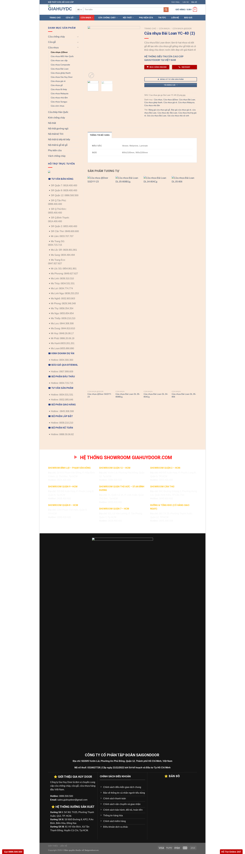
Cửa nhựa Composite (60, 65)
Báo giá (188, 18)
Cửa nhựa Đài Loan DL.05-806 (184, 395)
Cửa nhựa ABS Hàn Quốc (62, 56)
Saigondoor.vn (92, 850)
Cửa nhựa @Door (59, 52)
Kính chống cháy (56, 117)
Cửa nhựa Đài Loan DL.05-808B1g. (128, 395)
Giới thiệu (175, 2)
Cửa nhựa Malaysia (59, 93)
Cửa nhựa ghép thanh (61, 73)
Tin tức (162, 18)
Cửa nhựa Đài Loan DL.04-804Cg (156, 395)
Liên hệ (186, 2)
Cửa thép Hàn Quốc (58, 112)
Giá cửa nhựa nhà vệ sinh (178, 116)
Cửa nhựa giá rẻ (58, 81)
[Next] (135, 52)
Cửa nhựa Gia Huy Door (62, 77)
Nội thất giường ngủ (58, 128)
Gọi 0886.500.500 (13, 852)
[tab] (100, 135)
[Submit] (166, 9)
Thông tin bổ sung (100, 135)
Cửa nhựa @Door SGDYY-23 (99, 395)
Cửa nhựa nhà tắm (59, 97)
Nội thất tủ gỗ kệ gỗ (57, 145)
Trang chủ (55, 18)
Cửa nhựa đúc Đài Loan (167, 113)
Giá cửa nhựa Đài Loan (156, 116)
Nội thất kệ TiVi (55, 134)
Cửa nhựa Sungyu (59, 102)
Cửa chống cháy (107, 18)
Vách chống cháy (57, 156)
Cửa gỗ (70, 18)
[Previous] (92, 52)
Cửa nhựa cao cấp (59, 60)
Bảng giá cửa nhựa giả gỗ (159, 110)
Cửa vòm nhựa (57, 106)
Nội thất (127, 18)
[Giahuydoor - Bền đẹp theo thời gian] (60, 9)
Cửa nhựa (86, 18)
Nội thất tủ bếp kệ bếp (59, 139)
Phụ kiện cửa (146, 18)
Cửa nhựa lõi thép (59, 89)
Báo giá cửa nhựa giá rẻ (181, 110)
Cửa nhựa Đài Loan (59, 69)
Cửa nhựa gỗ (57, 85)
